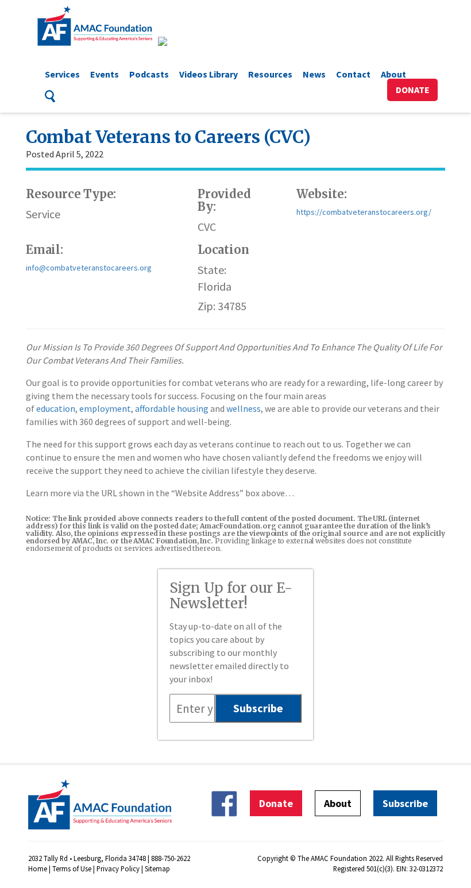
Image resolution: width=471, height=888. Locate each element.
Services (62, 74)
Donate (413, 89)
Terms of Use (71, 868)
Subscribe (405, 803)
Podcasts (149, 74)
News (314, 74)
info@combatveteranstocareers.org (89, 267)
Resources (270, 74)
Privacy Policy (118, 868)
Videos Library (208, 74)
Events (104, 74)
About (393, 74)
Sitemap (157, 868)
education (55, 408)
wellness (243, 408)
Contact (353, 74)
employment (105, 408)
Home (37, 868)
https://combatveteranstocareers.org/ (363, 212)
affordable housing (172, 408)
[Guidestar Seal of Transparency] (176, 41)
